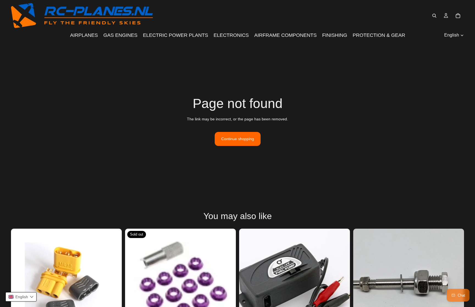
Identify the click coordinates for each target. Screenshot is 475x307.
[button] (21, 296)
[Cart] (458, 16)
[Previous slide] (19, 284)
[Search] (434, 16)
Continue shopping (237, 139)
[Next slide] (113, 284)
